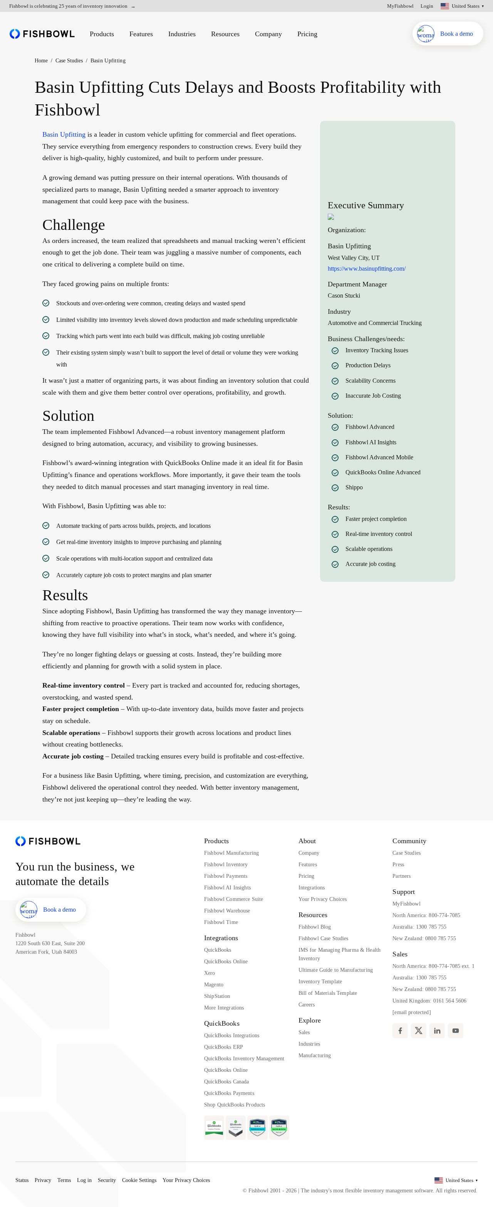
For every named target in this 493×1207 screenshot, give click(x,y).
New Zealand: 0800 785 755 (424, 938)
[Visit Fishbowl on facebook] (400, 1030)
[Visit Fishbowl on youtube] (455, 1030)
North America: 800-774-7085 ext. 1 (433, 966)
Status (22, 1180)
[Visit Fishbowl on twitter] (418, 1030)
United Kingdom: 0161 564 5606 (429, 1001)
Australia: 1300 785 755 (419, 927)
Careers (306, 1005)
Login (427, 6)
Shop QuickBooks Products (234, 1105)
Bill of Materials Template (327, 993)
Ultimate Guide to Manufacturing (335, 970)
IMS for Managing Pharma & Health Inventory (339, 954)
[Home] (42, 33)
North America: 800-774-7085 (426, 915)
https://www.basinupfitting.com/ (367, 268)
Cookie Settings (139, 1180)
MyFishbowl (400, 6)
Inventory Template (320, 981)
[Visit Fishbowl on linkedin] (437, 1030)
